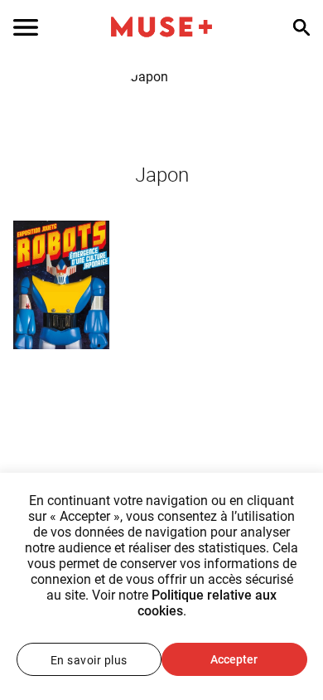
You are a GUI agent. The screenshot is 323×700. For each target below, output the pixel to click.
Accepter (234, 659)
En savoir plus (89, 660)
